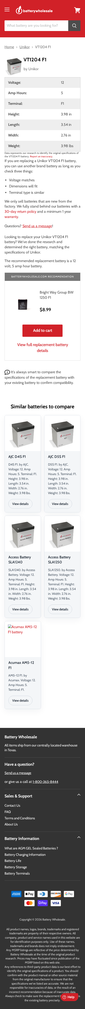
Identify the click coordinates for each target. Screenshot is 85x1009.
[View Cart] (77, 10)
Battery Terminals (17, 873)
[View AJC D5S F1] (62, 433)
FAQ (8, 812)
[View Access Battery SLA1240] (23, 534)
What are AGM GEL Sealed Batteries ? (31, 848)
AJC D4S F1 (17, 456)
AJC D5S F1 (56, 456)
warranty (11, 217)
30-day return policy (20, 211)
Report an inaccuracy (41, 156)
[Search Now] (74, 25)
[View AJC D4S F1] (23, 433)
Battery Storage (16, 867)
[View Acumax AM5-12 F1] (23, 639)
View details (20, 504)
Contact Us (12, 805)
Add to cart (42, 330)
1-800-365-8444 (45, 782)
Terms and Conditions (20, 818)
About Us (11, 824)
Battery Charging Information (25, 855)
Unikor (33, 69)
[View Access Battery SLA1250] (62, 534)
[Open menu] (7, 9)
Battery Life (13, 861)
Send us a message (37, 226)
